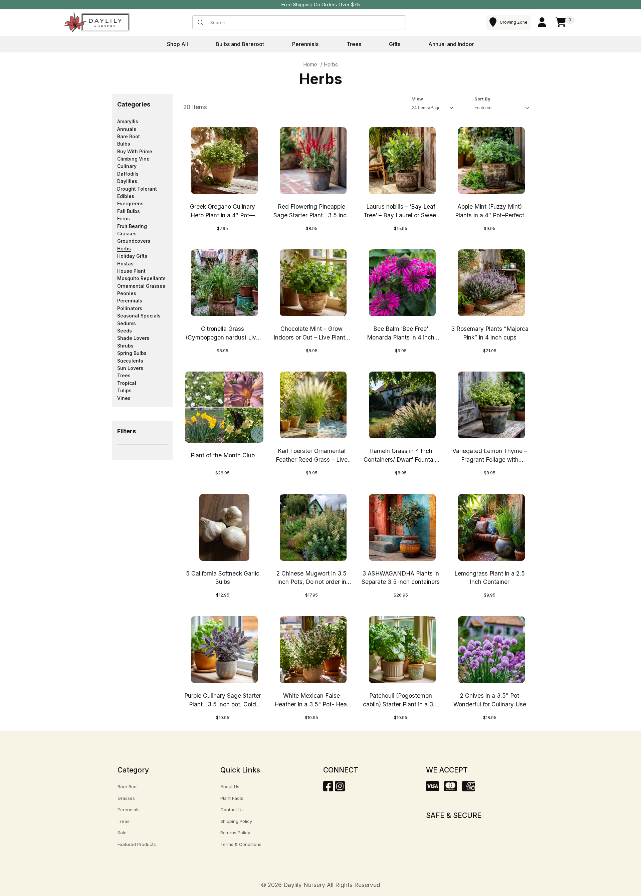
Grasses (127, 233)
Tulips (124, 390)
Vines (124, 398)
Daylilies (127, 181)
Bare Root (128, 136)
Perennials (129, 300)
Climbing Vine (133, 159)
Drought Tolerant (137, 189)
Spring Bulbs (132, 353)
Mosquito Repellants (141, 278)
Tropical (126, 383)
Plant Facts (231, 798)
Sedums (126, 323)
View (417, 98)
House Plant (131, 271)
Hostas (125, 263)
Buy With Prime (134, 151)
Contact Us (232, 809)
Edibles (125, 196)
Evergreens (130, 203)
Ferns (123, 218)
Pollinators (129, 308)
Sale (122, 832)
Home (310, 64)
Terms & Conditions (240, 844)
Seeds (124, 330)
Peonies (126, 293)
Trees (124, 375)
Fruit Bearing (132, 226)
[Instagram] (340, 788)
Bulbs (123, 144)
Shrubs (125, 346)
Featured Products (137, 844)
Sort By (482, 98)
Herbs (331, 64)
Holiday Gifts (132, 256)
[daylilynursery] (97, 21)
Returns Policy (235, 832)
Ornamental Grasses (141, 286)
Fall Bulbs (128, 211)
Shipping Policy (236, 821)
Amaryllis (127, 121)
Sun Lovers (130, 368)
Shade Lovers (133, 338)
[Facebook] (328, 788)
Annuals (126, 129)
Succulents (130, 361)
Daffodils (128, 174)
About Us (229, 786)
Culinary (127, 166)
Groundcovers (133, 241)
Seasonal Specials (139, 315)
